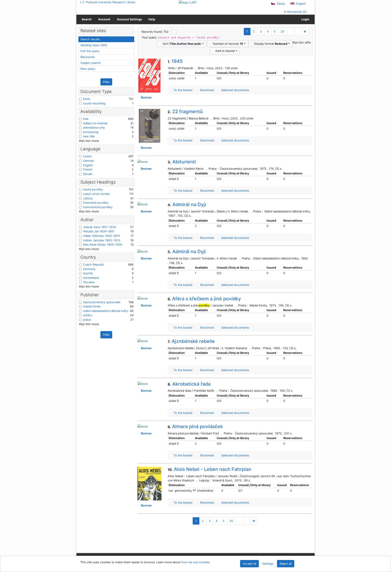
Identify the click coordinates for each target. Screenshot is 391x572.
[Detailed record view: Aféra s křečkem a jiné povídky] (142, 298)
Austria (88, 273)
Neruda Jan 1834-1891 (98, 231)
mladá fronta (91, 306)
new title (88, 136)
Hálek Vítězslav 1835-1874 (101, 235)
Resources (87, 57)
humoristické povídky (98, 207)
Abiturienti (182, 162)
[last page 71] (298, 31)
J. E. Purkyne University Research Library (107, 2)
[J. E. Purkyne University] (188, 2)
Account (104, 19)
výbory (88, 198)
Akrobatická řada (189, 384)
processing (90, 132)
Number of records (227, 43)
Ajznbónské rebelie (191, 341)
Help (151, 19)
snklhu (87, 315)
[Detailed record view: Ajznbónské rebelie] (142, 340)
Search (87, 19)
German (88, 160)
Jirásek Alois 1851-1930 (99, 227)
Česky (280, 3)
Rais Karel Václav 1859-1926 (102, 244)
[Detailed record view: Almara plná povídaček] (142, 426)
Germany (89, 269)
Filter (106, 82)
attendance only (94, 127)
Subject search (90, 63)
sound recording (94, 103)
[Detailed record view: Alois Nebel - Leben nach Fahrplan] (149, 483)
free (85, 118)
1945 (175, 61)
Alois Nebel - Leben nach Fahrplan (209, 469)
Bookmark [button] (206, 90)
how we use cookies (195, 562)
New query (87, 68)
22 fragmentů (185, 111)
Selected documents (234, 90)
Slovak (87, 174)
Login (304, 19)
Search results (90, 39)
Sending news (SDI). (94, 45)
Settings (267, 563)
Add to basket (224, 50)
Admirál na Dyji (187, 204)
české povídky (93, 189)
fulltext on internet (95, 123)
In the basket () (294, 11)
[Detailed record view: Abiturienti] (142, 161)
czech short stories (96, 194)
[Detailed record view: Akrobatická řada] (142, 383)
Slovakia (88, 282)
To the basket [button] (182, 90)
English (300, 3)
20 (282, 31)
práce (87, 319)
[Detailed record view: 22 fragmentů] (149, 125)
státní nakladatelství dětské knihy (106, 311)
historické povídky (95, 202)
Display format (269, 43)
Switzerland (91, 277)
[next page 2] (290, 31)
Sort (181, 43)
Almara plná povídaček (195, 426)
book (86, 99)
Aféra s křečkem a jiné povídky (204, 299)
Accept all (249, 563)
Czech (87, 156)
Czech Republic (93, 264)
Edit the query (90, 51)
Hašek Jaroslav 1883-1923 (101, 240)
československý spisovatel (101, 302)
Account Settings (129, 19)
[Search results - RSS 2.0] (174, 32)
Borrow (146, 97)
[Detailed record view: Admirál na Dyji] (142, 204)
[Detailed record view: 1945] (149, 75)
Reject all (286, 563)
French (87, 169)
